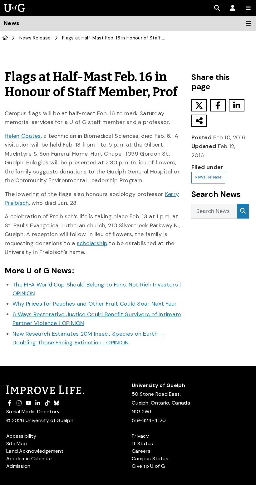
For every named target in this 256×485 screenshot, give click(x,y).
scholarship (92, 243)
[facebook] (218, 105)
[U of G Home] (5, 38)
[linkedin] (236, 105)
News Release (35, 38)
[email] (199, 121)
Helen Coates (23, 136)
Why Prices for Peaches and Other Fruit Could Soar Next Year (94, 303)
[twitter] (199, 105)
